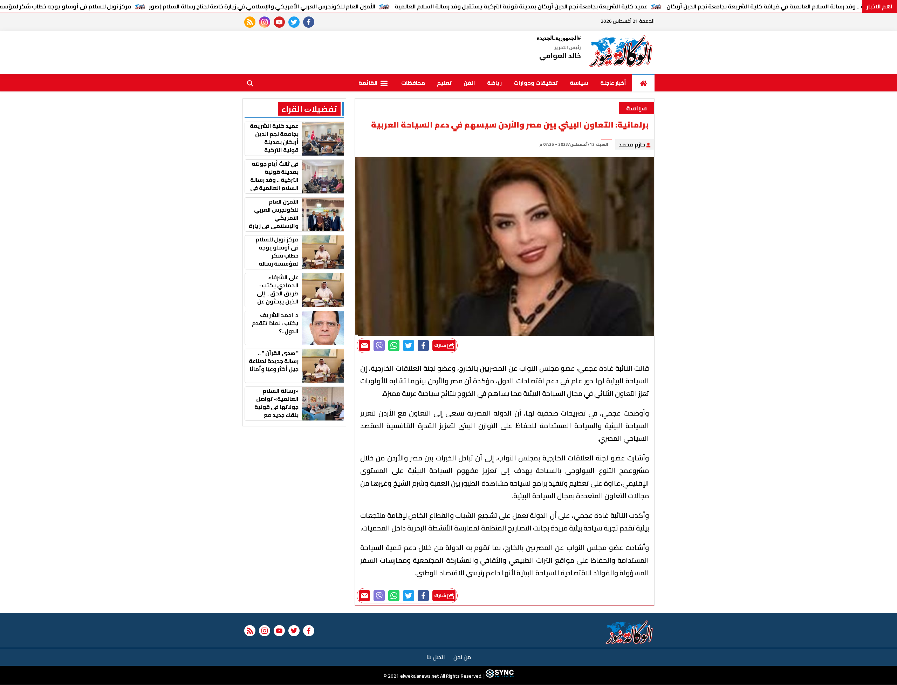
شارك (440, 345)
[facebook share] (423, 345)
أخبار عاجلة (613, 82)
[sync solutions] (499, 676)
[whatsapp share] (393, 345)
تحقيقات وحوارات (536, 82)
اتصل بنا (435, 657)
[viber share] (379, 345)
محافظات (413, 82)
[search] (250, 82)
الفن (469, 82)
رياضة (494, 82)
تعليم (444, 82)
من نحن (462, 657)
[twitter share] (408, 345)
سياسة (579, 82)
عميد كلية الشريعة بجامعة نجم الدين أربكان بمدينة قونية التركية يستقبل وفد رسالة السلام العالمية (521, 6)
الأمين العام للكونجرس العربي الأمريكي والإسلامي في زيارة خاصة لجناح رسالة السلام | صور (262, 6)
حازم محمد (632, 144)
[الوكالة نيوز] (621, 52)
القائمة (368, 82)
